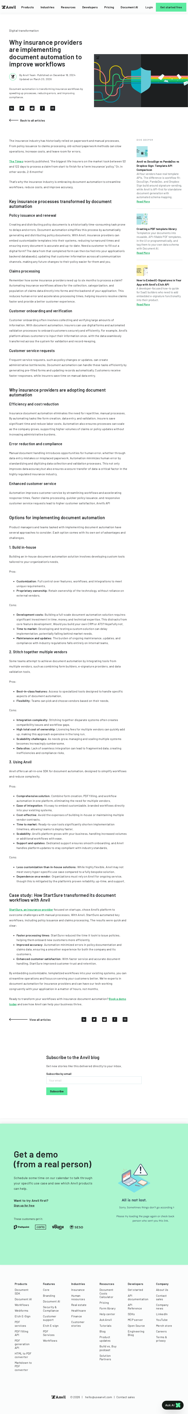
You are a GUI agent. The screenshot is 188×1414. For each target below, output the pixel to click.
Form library (107, 1308)
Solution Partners (105, 1357)
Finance (76, 1316)
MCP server (135, 1319)
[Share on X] (21, 108)
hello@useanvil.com (98, 1397)
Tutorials (105, 1325)
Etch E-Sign (23, 1316)
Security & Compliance (51, 1308)
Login (149, 7)
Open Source (136, 1325)
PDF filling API (21, 1332)
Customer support (49, 1317)
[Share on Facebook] (42, 108)
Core (46, 1289)
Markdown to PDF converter (23, 1366)
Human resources (78, 1297)
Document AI (129, 7)
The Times (16, 161)
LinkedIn (162, 1314)
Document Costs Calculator (106, 1293)
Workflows (22, 1304)
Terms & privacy (161, 1338)
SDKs (131, 1314)
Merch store (164, 1325)
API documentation (136, 1297)
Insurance (78, 1289)
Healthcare (78, 1310)
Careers (161, 1331)
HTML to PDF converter (23, 1355)
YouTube (162, 1319)
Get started (135, 1289)
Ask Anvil (106, 1319)
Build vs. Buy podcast (108, 1347)
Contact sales (161, 1297)
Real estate (79, 1304)
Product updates (105, 1338)
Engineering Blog (136, 1332)
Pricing (109, 7)
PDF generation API (22, 1344)
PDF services (20, 1323)
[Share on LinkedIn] (11, 108)
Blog (103, 1331)
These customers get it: (28, 1218)
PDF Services (49, 1332)
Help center (107, 1314)
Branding (49, 1295)
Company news (162, 1306)
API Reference (135, 1306)
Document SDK (22, 1291)
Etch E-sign (51, 1325)
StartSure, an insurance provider (31, 909)
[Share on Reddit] (32, 108)
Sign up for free (24, 1205)
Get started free (171, 7)
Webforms (21, 1310)
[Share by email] (52, 108)
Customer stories (78, 1323)
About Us (162, 1289)
